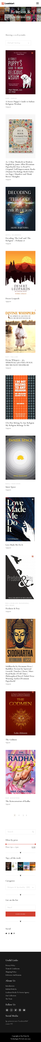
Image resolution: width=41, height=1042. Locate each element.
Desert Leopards (12, 298)
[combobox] (18, 42)
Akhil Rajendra (13, 235)
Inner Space (11, 487)
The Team (9, 999)
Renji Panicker (13, 483)
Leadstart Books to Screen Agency (17, 992)
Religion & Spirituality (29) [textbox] (20, 887)
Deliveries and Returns (13, 975)
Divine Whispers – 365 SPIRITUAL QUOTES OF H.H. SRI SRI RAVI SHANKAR (19, 362)
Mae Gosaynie (13, 798)
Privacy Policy (10, 965)
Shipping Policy (11, 972)
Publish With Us (11, 989)
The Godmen (11, 739)
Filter (33, 847)
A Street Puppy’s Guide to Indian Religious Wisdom (20, 102)
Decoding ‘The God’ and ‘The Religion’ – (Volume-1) (18, 239)
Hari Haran (11, 98)
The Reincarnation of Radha (18, 801)
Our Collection (11, 996)
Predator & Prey (13, 608)
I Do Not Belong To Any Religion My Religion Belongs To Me (20, 424)
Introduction (10, 986)
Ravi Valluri (12, 357)
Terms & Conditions (13, 969)
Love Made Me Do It (14, 545)
